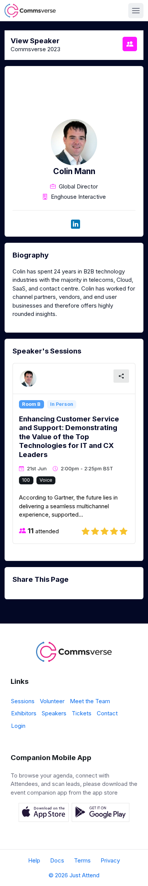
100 (26, 480)
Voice (45, 480)
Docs (57, 860)
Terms (82, 860)
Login (18, 725)
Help (34, 860)
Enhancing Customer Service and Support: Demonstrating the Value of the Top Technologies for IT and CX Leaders (69, 437)
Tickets (81, 713)
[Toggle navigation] (135, 10)
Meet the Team (90, 701)
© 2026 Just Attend (74, 875)
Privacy (110, 860)
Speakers (54, 713)
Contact (107, 713)
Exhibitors (23, 713)
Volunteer (52, 701)
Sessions (23, 701)
